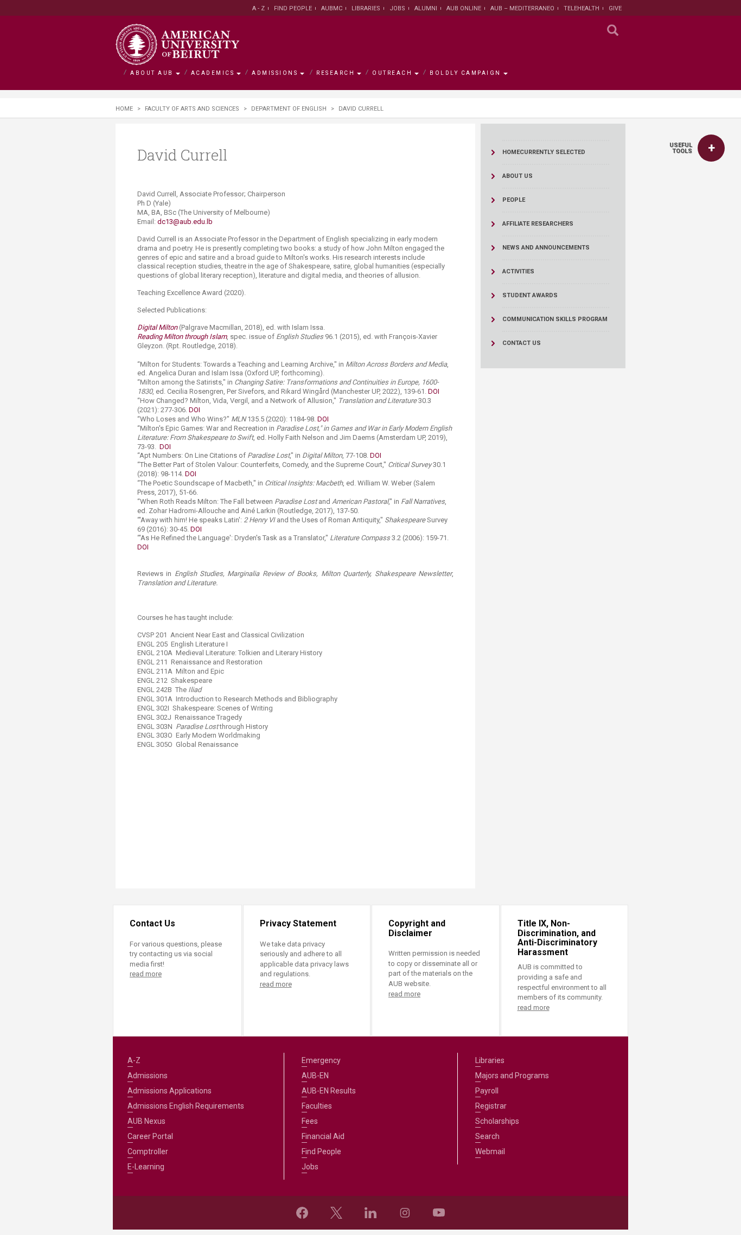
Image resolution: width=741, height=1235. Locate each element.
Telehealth (581, 8)
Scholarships (497, 1121)
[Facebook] (302, 1212)
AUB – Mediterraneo (522, 8)
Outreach (392, 73)
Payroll (487, 1090)
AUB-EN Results (329, 1090)
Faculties (317, 1106)
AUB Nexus (146, 1121)
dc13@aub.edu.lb (185, 221)
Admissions (275, 73)
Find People (293, 8)
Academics (213, 73)
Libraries (366, 8)
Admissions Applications (169, 1090)
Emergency (321, 1060)
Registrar (491, 1106)
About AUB (152, 73)
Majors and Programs (512, 1075)
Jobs (397, 8)
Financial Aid (323, 1136)
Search (487, 1136)
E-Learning (145, 1166)
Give (615, 8)
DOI (433, 391)
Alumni (425, 8)
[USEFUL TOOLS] (711, 148)
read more (146, 974)
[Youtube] (439, 1212)
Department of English (289, 108)
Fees (310, 1121)
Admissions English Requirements (185, 1106)
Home (124, 108)
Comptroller (147, 1151)
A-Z (133, 1060)
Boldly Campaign (465, 73)
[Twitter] (336, 1212)
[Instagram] (405, 1212)
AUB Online (463, 8)
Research (335, 73)
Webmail (490, 1151)
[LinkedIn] (370, 1212)
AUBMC (331, 8)
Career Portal (150, 1136)
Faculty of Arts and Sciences (192, 108)
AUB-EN (315, 1075)
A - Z (258, 8)
